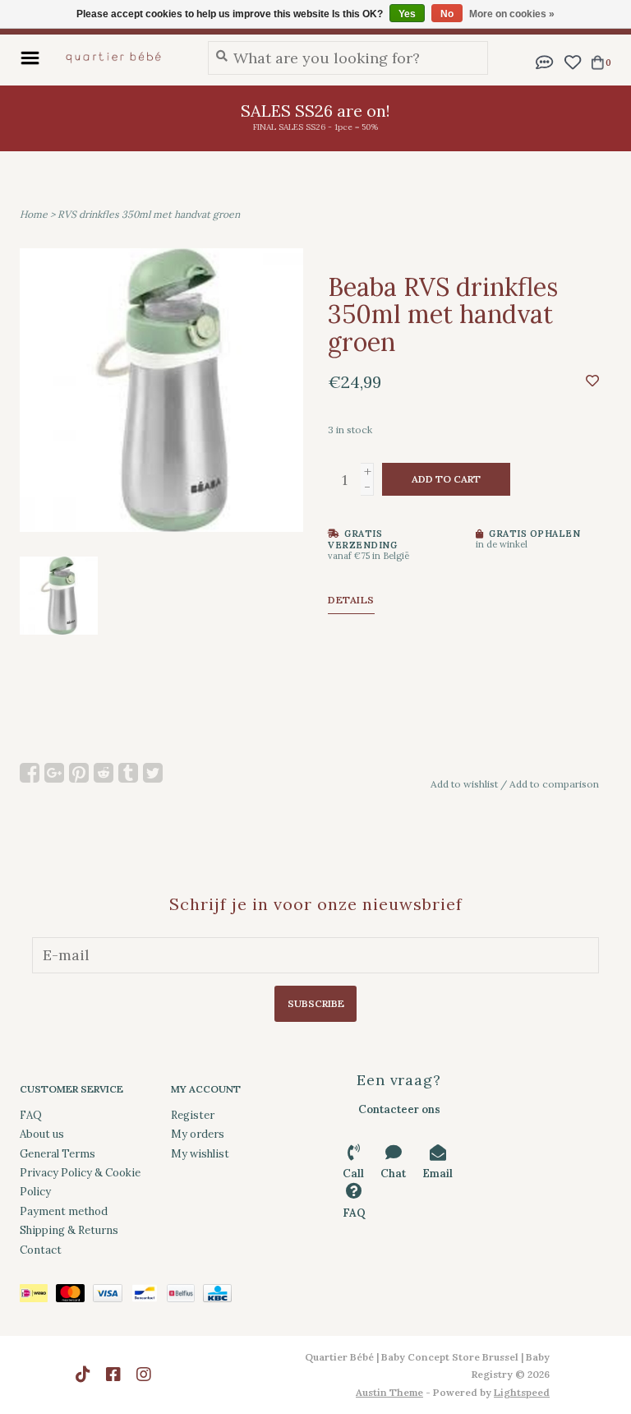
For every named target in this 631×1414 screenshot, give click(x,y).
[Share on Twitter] (153, 773)
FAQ (31, 1115)
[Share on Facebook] (29, 773)
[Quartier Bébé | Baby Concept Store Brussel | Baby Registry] (119, 57)
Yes (407, 14)
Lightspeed (522, 1392)
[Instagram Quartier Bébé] (144, 1374)
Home (34, 214)
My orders (197, 1134)
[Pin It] (79, 773)
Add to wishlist (464, 784)
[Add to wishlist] (592, 380)
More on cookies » (512, 14)
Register (192, 1115)
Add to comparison (554, 784)
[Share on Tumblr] (128, 773)
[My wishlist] (572, 60)
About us (42, 1134)
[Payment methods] (38, 1296)
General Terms (57, 1154)
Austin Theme (389, 1392)
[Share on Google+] (54, 773)
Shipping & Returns (69, 1230)
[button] (545, 60)
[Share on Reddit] (103, 773)
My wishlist (200, 1154)
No (447, 14)
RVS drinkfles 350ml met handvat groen (149, 214)
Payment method (64, 1211)
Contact (41, 1250)
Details (351, 600)
